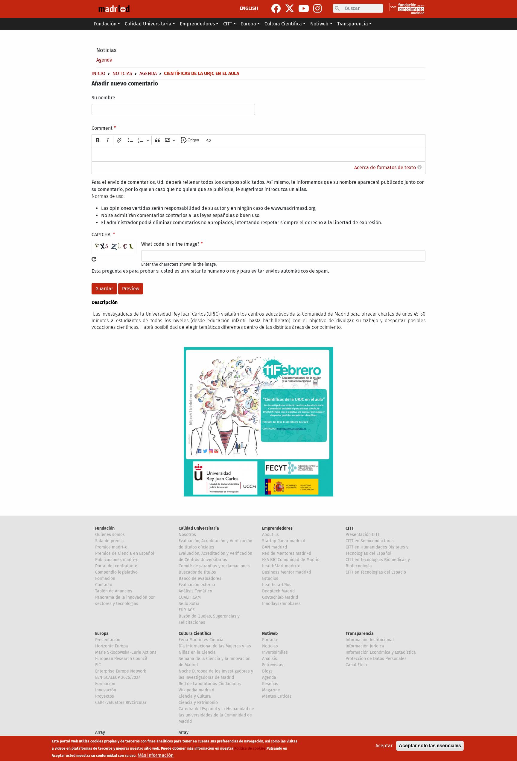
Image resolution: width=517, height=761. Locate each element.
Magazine (271, 690)
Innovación (105, 690)
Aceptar (384, 745)
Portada (269, 639)
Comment (102, 128)
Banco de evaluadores (200, 578)
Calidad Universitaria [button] (148, 24)
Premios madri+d (111, 547)
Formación (105, 578)
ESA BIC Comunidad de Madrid (291, 559)
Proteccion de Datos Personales (376, 658)
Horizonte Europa (111, 646)
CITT (350, 528)
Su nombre (103, 97)
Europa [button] (248, 24)
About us (270, 534)
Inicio (98, 73)
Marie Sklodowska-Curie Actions (125, 652)
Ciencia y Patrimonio (198, 702)
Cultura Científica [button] (283, 24)
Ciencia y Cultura (195, 696)
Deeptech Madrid (278, 591)
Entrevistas (272, 664)
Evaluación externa (197, 584)
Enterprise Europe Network (120, 671)
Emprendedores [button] (197, 24)
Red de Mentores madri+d (286, 553)
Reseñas (270, 683)
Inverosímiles (275, 652)
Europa (102, 633)
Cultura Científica (195, 633)
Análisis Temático (195, 591)
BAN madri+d (274, 547)
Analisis (269, 658)
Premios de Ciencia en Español (124, 553)
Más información (156, 755)
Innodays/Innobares (281, 603)
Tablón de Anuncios (113, 591)
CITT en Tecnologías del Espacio (376, 572)
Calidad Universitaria (199, 528)
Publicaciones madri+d (117, 559)
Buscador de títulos (197, 572)
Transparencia (360, 633)
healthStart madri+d (281, 566)
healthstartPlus (276, 584)
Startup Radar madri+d (283, 540)
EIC (98, 664)
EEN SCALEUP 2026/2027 (117, 677)
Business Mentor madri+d (286, 572)
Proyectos (104, 696)
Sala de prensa (109, 540)
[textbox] (258, 154)
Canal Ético (356, 664)
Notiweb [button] (319, 24)
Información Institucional (370, 639)
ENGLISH (249, 8)
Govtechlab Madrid (280, 597)
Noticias (106, 50)
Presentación (107, 639)
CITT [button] (227, 24)
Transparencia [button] (352, 24)
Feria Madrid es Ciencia (201, 639)
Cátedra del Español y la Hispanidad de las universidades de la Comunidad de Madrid (216, 715)
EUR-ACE (186, 609)
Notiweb (270, 633)
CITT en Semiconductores (370, 540)
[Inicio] (114, 8)
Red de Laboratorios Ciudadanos (210, 683)
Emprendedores (277, 528)
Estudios (270, 578)
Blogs (267, 671)
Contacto (103, 584)
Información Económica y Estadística (381, 652)
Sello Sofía (189, 603)
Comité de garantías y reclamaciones (214, 566)
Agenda (104, 60)
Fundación (105, 528)
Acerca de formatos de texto (385, 167)
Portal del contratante (116, 566)
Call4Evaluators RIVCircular (120, 702)
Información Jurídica (365, 646)
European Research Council (121, 658)
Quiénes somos (110, 534)
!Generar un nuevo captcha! (94, 259)
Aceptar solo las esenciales (430, 745)
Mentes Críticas (277, 696)
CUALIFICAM (190, 597)
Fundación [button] (105, 24)
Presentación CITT (363, 534)
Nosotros (187, 534)
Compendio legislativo (116, 572)
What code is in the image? (170, 244)
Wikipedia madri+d (196, 690)
